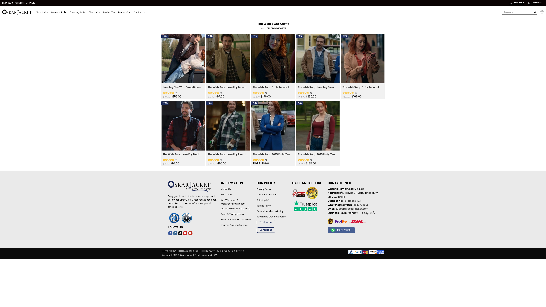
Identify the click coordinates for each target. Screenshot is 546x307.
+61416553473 (352, 201)
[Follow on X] (180, 233)
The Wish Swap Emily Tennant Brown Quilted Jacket (273, 87)
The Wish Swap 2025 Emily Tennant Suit (273, 154)
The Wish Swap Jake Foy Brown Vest (228, 87)
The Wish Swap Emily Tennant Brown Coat (362, 87)
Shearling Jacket (78, 12)
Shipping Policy (207, 251)
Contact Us (139, 12)
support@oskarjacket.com (352, 208)
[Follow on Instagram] (175, 233)
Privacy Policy (169, 251)
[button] (542, 12)
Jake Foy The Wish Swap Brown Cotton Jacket (183, 87)
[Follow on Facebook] (170, 233)
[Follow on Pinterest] (185, 233)
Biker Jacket (95, 12)
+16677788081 (360, 205)
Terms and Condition (188, 251)
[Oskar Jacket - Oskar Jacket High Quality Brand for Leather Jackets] (17, 12)
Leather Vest (109, 12)
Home (262, 28)
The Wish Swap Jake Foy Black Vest (183, 154)
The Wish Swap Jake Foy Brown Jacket (318, 87)
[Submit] (534, 12)
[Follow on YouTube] (190, 233)
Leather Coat (124, 12)
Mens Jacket (42, 12)
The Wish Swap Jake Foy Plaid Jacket (228, 154)
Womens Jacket (59, 12)
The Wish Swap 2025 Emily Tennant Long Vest (318, 154)
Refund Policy (223, 251)
